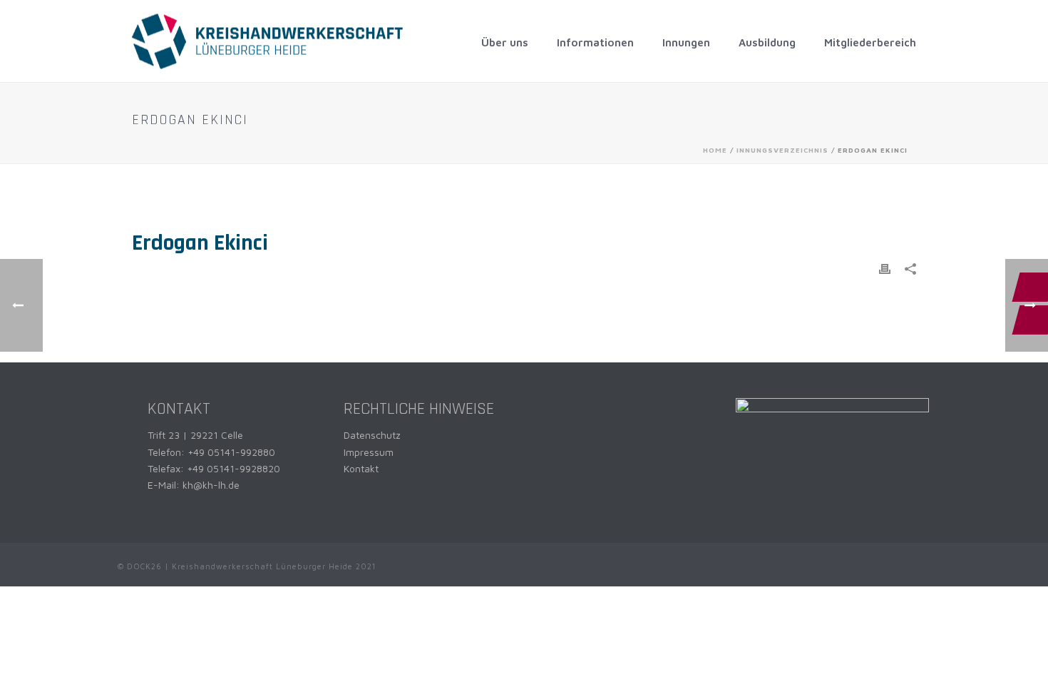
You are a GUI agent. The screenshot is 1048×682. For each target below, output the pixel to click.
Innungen (686, 42)
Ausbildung (767, 42)
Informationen (595, 42)
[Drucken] (884, 268)
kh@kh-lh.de (211, 485)
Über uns (504, 42)
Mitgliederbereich (870, 42)
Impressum (369, 452)
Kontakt (361, 468)
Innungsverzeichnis (782, 150)
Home (715, 150)
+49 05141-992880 (231, 452)
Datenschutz (372, 435)
